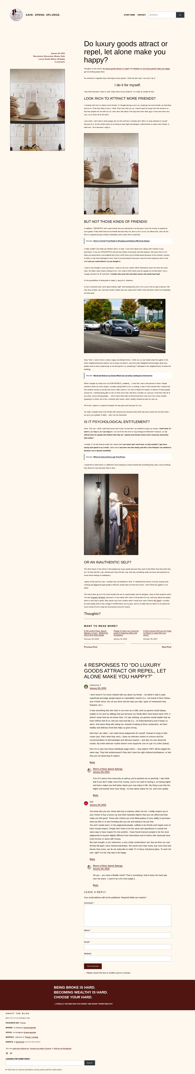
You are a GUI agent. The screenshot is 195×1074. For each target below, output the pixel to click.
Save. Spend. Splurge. (43, 14)
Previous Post (90, 647)
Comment (89, 903)
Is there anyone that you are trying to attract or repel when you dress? (157, 633)
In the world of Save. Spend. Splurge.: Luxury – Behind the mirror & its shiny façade (96, 633)
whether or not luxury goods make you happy (151, 69)
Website (87, 953)
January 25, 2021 (98, 805)
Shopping (61, 59)
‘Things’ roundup (31, 1037)
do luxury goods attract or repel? (116, 69)
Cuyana (95, 597)
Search (90, 1063)
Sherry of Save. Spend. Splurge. (108, 769)
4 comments (60, 62)
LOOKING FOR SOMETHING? (18, 1059)
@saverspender (29, 1028)
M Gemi (102, 597)
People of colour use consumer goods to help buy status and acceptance (126, 633)
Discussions (38, 56)
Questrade (20, 1042)
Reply (92, 762)
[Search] (180, 15)
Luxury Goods (44, 59)
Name (87, 930)
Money (57, 56)
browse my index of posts (40, 1048)
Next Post (166, 647)
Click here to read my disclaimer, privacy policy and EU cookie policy (35, 1070)
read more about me (20, 1048)
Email (87, 942)
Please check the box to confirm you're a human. (108, 973)
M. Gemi (157, 601)
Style (63, 56)
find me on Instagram (62, 1048)
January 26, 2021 (98, 688)
